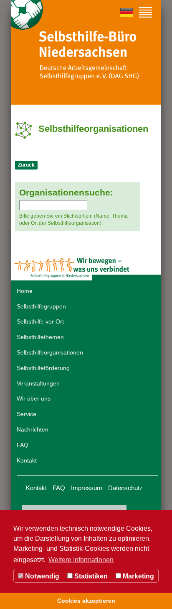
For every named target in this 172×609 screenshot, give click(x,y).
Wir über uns (34, 398)
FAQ (22, 445)
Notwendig (41, 576)
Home (25, 291)
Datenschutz (125, 487)
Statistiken (90, 576)
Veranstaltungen (38, 383)
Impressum (86, 487)
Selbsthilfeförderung (43, 368)
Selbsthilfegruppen (41, 306)
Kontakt (27, 460)
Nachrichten (32, 429)
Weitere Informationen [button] (81, 559)
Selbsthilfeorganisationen (50, 352)
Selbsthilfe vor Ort (40, 321)
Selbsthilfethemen (40, 337)
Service (26, 414)
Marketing (137, 576)
